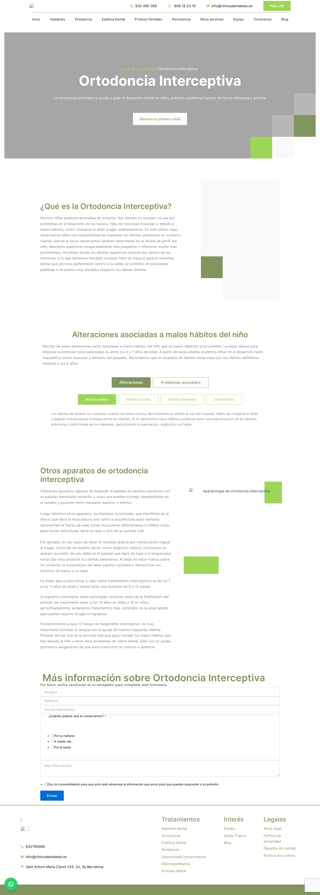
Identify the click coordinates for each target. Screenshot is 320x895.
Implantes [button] (57, 19)
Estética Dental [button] (113, 19)
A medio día (62, 741)
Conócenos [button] (262, 19)
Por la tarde (62, 747)
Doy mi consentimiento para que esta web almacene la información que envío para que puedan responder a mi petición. (133, 784)
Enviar (52, 795)
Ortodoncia (144, 69)
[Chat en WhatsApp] (10, 884)
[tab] (131, 382)
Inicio (36, 19)
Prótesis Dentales (148, 19)
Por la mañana (64, 736)
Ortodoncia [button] (83, 19)
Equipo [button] (238, 19)
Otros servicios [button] (212, 19)
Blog (284, 19)
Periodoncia (181, 19)
